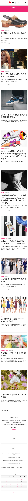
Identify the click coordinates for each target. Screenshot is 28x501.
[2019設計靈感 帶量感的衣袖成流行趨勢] (14, 380)
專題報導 (2, 71)
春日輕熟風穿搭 (11, 463)
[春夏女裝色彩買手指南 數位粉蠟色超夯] (14, 341)
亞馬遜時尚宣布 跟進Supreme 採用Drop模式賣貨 (13, 320)
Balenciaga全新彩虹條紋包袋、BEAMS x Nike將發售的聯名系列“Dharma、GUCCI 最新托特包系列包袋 (13, 155)
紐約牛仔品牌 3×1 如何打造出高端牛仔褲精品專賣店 (14, 115)
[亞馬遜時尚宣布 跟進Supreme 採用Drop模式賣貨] (14, 304)
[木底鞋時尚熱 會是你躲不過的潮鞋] (14, 22)
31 (17, 489)
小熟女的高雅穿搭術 (11, 457)
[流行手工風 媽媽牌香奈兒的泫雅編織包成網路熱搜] (14, 59)
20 (2, 486)
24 (17, 486)
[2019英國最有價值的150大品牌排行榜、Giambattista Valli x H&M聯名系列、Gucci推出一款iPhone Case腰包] (14, 180)
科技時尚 (5, 238)
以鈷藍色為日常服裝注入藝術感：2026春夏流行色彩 (11, 467)
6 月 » (15, 492)
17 (17, 484)
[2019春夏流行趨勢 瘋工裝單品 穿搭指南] (14, 266)
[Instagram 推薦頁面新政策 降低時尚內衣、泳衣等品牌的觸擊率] (14, 226)
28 (6, 489)
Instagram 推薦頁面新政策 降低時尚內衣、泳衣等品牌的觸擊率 (13, 242)
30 (13, 489)
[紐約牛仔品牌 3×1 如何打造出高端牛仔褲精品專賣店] (14, 100)
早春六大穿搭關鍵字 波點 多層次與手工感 (11, 460)
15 (10, 484)
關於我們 (14, 429)
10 (17, 481)
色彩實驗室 (6, 350)
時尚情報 (2, 30)
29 (10, 489)
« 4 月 (12, 492)
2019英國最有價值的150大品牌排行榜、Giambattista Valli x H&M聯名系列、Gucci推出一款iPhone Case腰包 (13, 199)
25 (21, 486)
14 (6, 484)
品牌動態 (2, 148)
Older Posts (5, 410)
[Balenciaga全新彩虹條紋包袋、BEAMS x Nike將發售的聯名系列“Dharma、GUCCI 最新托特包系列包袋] (14, 138)
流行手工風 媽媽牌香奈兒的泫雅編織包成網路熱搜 (13, 75)
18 (21, 484)
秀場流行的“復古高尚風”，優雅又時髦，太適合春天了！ (13, 453)
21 (6, 486)
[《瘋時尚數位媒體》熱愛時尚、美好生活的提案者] (14, 2)
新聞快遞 (2, 192)
